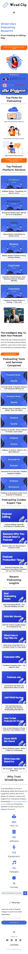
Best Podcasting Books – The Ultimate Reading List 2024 (14, 605)
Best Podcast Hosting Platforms (14, 121)
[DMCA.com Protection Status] (14, 945)
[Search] (25, 893)
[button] (14, 12)
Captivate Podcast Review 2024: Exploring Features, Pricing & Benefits (14, 279)
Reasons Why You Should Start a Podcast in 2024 (14, 547)
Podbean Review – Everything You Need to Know (14, 192)
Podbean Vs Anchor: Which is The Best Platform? (14, 451)
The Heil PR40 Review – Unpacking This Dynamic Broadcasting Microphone (14, 708)
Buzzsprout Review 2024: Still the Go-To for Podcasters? (14, 213)
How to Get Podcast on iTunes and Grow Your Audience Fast (14, 729)
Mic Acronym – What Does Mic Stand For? (14, 769)
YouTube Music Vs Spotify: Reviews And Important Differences (14, 388)
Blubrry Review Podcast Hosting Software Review (14, 256)
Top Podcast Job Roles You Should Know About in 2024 (14, 686)
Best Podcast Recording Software (14, 138)
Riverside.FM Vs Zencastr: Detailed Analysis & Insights (14, 472)
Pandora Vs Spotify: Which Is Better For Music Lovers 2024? (14, 431)
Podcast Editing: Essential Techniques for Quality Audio (14, 525)
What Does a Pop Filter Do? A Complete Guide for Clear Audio (14, 646)
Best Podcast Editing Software (14, 155)
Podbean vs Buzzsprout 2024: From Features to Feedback (14, 494)
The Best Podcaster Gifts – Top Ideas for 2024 (14, 666)
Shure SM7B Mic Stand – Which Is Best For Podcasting (14, 749)
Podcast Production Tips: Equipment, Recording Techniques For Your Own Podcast (14, 569)
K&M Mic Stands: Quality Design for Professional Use (14, 626)
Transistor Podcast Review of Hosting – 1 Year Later (14, 301)
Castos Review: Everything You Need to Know (14, 235)
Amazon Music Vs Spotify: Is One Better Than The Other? (14, 409)
